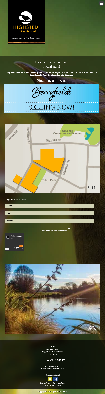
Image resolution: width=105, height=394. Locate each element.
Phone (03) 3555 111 (52, 360)
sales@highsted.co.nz (55, 368)
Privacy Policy (52, 349)
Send (7, 249)
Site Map (52, 354)
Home (52, 346)
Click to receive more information (54, 230)
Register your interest (52, 351)
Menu (101, 3)
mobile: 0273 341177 (52, 366)
